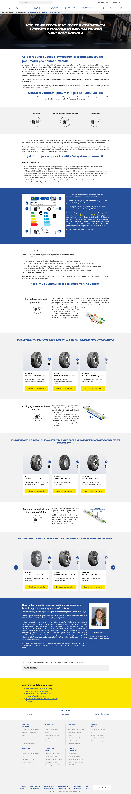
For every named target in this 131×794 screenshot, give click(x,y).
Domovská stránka (7, 12)
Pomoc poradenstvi (20, 12)
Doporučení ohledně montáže (35, 696)
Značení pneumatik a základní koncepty (38, 689)
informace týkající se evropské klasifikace (86, 215)
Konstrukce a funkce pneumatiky (36, 691)
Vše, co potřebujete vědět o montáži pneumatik (41, 698)
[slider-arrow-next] (113, 567)
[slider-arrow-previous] (16, 567)
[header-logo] (10, 2)
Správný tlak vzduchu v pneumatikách (38, 694)
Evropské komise (81, 662)
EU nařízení (29, 701)
